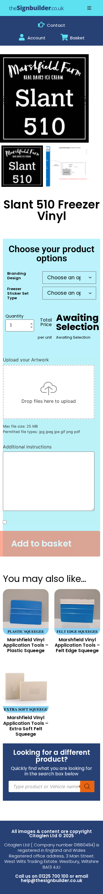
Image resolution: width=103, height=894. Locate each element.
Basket (77, 38)
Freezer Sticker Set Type (18, 293)
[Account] (22, 37)
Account (36, 38)
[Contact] (41, 24)
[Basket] (64, 37)
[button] (89, 8)
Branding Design (16, 275)
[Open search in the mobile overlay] (51, 786)
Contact (56, 25)
